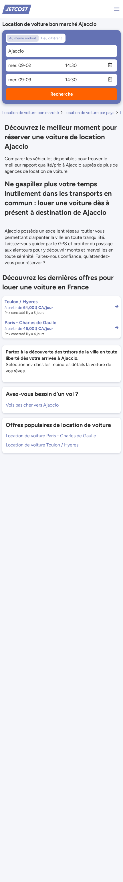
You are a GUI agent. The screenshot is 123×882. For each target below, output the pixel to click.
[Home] (16, 8)
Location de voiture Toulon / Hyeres (42, 445)
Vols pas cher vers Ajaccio (32, 405)
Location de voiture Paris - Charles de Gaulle (51, 435)
